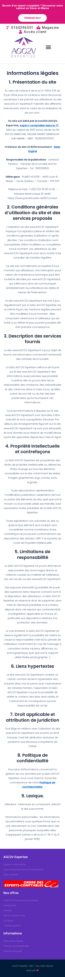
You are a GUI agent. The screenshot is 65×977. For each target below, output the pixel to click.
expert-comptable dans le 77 (39, 125)
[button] (48, 47)
